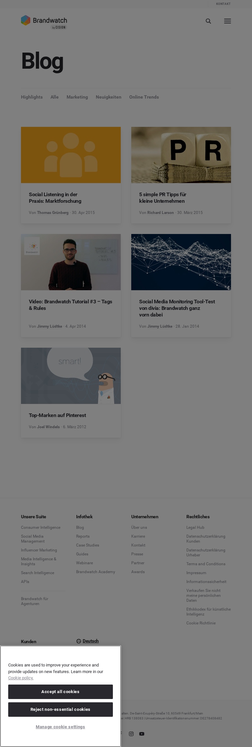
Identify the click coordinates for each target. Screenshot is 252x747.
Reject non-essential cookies (61, 709)
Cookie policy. (20, 677)
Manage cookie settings (60, 726)
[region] (60, 696)
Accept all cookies (60, 691)
